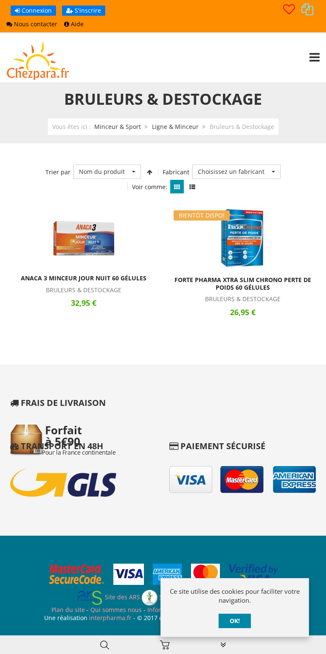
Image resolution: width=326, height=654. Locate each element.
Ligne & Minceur (175, 127)
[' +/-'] (149, 172)
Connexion (36, 10)
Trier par (57, 172)
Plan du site (68, 610)
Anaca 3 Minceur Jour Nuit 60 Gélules (83, 278)
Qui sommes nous (116, 610)
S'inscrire (87, 10)
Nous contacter (34, 24)
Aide (76, 24)
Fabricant (176, 172)
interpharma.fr (109, 618)
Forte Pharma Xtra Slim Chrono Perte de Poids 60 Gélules (242, 283)
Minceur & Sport (117, 127)
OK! (235, 621)
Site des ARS (121, 597)
